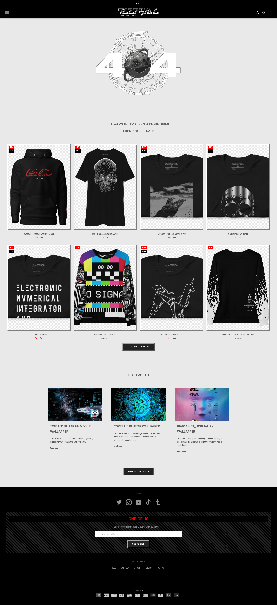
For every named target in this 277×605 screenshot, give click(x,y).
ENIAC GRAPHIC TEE (39, 335)
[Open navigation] (7, 12)
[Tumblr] (158, 502)
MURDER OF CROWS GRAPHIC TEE (172, 234)
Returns (148, 568)
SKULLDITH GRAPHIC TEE (238, 234)
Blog (114, 568)
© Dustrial (138, 590)
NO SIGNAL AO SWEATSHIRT (105, 335)
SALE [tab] (150, 131)
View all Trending (138, 347)
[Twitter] (119, 502)
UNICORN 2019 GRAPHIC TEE (172, 335)
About (137, 568)
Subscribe (138, 544)
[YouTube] (138, 502)
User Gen (125, 568)
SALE (138, 3)
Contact (161, 568)
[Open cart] (270, 12)
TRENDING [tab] (131, 131)
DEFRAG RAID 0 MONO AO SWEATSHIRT (238, 335)
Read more (54, 448)
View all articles (138, 472)
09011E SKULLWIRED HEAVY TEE (105, 234)
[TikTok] (148, 502)
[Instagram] (129, 502)
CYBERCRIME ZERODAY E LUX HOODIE (39, 234)
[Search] (263, 12)
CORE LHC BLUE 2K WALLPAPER (137, 426)
